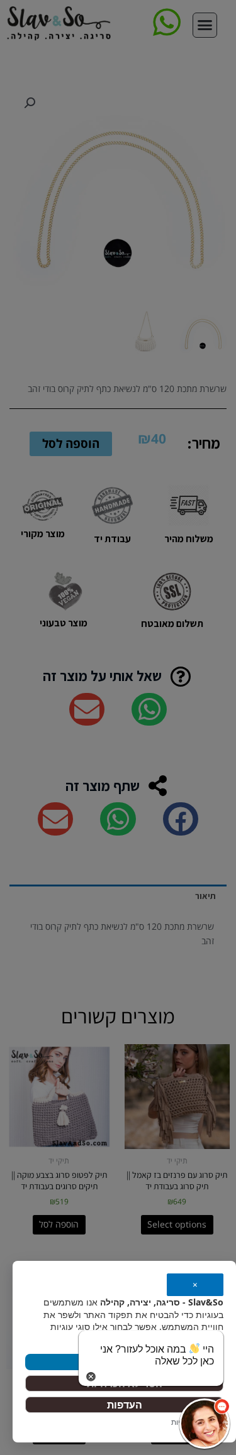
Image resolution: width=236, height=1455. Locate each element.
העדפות (124, 1405)
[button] (204, 1423)
